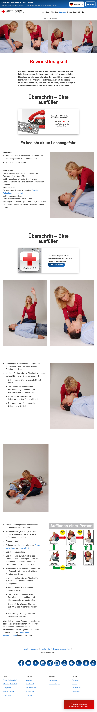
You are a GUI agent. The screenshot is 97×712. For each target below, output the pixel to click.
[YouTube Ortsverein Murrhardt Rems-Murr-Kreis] (28, 663)
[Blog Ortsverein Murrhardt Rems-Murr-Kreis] (57, 663)
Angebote (46, 12)
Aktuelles (54, 12)
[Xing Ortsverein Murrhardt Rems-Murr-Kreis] (50, 663)
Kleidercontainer (8, 691)
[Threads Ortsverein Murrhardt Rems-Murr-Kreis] (86, 663)
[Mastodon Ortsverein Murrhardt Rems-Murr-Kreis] (72, 663)
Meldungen (53, 680)
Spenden (62, 12)
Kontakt (74, 684)
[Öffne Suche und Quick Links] (83, 12)
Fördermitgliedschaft (10, 684)
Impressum (75, 691)
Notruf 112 (22, 193)
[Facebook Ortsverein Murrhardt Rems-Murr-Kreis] (21, 663)
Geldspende (7, 695)
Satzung (29, 695)
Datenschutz (76, 688)
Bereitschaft (30, 684)
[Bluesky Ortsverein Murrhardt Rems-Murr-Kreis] (79, 663)
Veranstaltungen (54, 684)
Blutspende (7, 688)
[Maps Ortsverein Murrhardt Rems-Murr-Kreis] (64, 663)
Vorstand (29, 680)
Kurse (69, 12)
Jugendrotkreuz (31, 688)
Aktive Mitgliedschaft (10, 680)
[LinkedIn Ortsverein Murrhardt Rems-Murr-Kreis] (43, 663)
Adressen (75, 680)
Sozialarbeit (30, 691)
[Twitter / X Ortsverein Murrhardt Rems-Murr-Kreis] (36, 663)
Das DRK (76, 12)
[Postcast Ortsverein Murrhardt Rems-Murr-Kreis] (93, 663)
